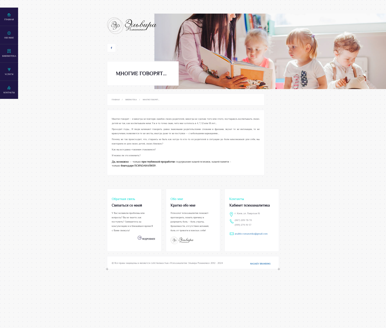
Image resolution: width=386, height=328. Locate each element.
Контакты (9, 92)
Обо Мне (9, 38)
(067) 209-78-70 (243, 220)
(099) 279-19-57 (243, 225)
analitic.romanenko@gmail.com (251, 233)
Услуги (9, 74)
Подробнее (148, 239)
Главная (9, 19)
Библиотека (9, 56)
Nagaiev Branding (260, 263)
